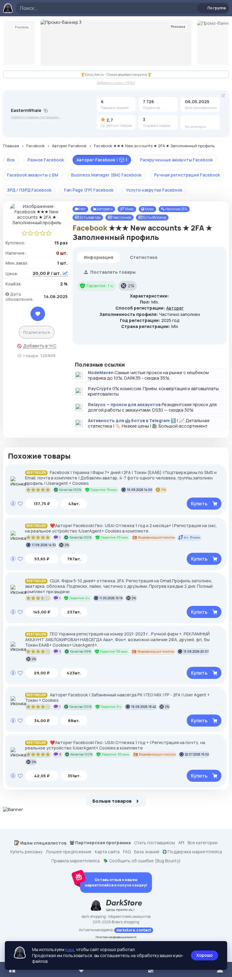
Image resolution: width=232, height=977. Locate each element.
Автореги (104, 209)
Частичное (121, 217)
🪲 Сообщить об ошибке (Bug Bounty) (142, 860)
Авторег (175, 308)
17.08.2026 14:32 (44, 545)
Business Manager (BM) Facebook (106, 175)
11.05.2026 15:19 (111, 598)
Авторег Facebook (69, 146)
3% (163, 490)
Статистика (143, 257)
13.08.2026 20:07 (195, 651)
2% (131, 285)
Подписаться (36, 332)
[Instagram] (189, 120)
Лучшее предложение (69, 851)
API (181, 842)
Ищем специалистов (42, 842)
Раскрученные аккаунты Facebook (176, 160)
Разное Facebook (45, 160)
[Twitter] (198, 120)
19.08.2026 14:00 (139, 490)
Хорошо (204, 955)
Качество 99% (80, 651)
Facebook (35, 146)
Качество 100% (70, 490)
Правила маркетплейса (75, 860)
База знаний (146, 851)
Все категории (203, 842)
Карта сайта (107, 851)
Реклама (22, 27)
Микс (129, 209)
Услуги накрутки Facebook (154, 190)
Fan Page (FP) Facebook (88, 190)
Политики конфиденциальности (116, 937)
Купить (199, 503)
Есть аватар (90, 217)
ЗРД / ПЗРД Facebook (29, 190)
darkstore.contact (133, 930)
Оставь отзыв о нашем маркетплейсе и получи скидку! (116, 882)
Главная (11, 146)
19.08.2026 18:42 (143, 707)
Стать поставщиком (154, 842)
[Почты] (208, 120)
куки (69, 949)
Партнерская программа (102, 842)
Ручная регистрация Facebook (187, 175)
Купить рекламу (26, 851)
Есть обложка (154, 217)
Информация (98, 257)
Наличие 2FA (176, 209)
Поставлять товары (112, 272)
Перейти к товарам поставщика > (35, 117)
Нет (82, 209)
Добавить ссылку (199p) (116, 82)
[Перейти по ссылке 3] (116, 43)
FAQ (127, 851)
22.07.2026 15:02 (197, 754)
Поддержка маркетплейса (194, 851)
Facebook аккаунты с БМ (32, 175)
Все (11, 160)
